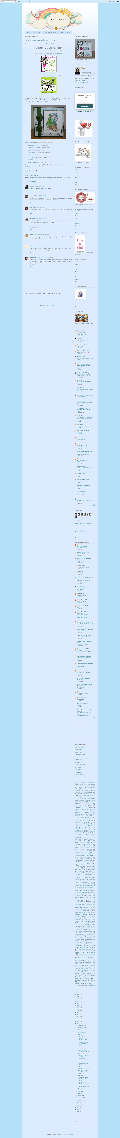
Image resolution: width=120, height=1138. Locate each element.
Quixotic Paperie (82, 931)
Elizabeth (77, 272)
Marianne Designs (89, 890)
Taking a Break (80, 699)
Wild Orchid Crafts (87, 983)
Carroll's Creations (82, 438)
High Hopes (83, 866)
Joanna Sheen (78, 759)
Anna (76, 261)
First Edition (88, 852)
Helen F (77, 170)
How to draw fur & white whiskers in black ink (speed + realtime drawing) (85, 419)
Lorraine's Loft (81, 332)
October (80, 1030)
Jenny (76, 172)
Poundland (89, 926)
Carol (76, 213)
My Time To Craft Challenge (84, 684)
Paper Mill (77, 907)
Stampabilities (89, 950)
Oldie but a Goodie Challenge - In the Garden (83, 1072)
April (79, 1093)
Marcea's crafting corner (83, 485)
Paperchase (83, 909)
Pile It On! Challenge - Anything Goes (83, 1042)
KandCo (79, 877)
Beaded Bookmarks (89, 795)
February (80, 1097)
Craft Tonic (80, 820)
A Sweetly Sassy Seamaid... (83, 426)
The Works (84, 971)
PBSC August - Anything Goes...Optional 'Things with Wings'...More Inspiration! (83, 616)
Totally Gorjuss (32, 162)
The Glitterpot (78, 772)
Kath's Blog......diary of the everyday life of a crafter (84, 364)
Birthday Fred (80, 705)
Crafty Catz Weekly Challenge (85, 663)
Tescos (85, 967)
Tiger (88, 973)
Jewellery (86, 872)
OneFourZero (91, 904)
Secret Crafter (78, 944)
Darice (92, 834)
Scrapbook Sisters (78, 942)
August (80, 1034)
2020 (78, 1008)
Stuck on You (80, 573)
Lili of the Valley (58, 177)
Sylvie (76, 185)
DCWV (87, 832)
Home (28, 32)
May (79, 1091)
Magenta (91, 887)
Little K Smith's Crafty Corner (85, 395)
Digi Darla (84, 837)
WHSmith (77, 978)
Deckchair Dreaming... (83, 1086)
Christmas (45, 177)
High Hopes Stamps (82, 703)
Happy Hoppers (89, 860)
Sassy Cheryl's (90, 940)
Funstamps (89, 857)
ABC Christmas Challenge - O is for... (84, 1039)
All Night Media (86, 785)
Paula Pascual (79, 912)
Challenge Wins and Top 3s (49, 32)
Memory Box (79, 895)
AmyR (91, 787)
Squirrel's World (81, 444)
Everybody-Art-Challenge (83, 606)
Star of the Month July (82, 595)
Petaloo (86, 919)
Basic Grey (89, 793)
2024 (78, 999)
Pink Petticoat (81, 924)
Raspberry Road (79, 934)
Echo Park (89, 847)
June (79, 1089)
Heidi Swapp (87, 862)
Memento (91, 894)
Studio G (87, 962)
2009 (78, 1109)
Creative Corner (32, 155)
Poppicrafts (78, 926)
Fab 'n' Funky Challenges (83, 671)
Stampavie (77, 952)
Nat (76, 180)
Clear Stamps (86, 811)
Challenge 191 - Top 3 (82, 631)
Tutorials (68, 32)
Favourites (77, 852)
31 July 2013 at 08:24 (38, 186)
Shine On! (80, 1045)
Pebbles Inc (89, 912)
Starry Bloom (80, 346)
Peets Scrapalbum (82, 344)
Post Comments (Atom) (52, 305)
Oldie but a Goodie (80, 904)
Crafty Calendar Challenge (84, 656)
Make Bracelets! (81, 401)
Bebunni (83, 797)
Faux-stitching (89, 850)
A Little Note (79, 433)
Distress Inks (90, 841)
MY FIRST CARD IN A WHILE (84, 487)
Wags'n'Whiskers (85, 978)
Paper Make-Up (88, 906)
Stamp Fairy (78, 950)
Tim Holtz (79, 338)
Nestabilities (80, 901)
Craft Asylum (92, 815)
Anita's (76, 789)
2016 (78, 1016)
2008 (78, 1111)
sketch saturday (81, 691)
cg (75, 267)
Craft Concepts (88, 817)
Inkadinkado (81, 871)
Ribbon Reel (89, 936)
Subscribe (85, 106)
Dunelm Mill (89, 844)
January (80, 1100)
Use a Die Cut (80, 561)
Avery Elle (83, 792)
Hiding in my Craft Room (34, 157)
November (81, 1027)
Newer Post (30, 300)
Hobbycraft (78, 868)
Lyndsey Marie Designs (83, 479)
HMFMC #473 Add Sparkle (83, 547)
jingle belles (80, 571)
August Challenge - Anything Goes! (85, 637)
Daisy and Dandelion (83, 834)
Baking (81, 793)
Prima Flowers (90, 928)
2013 (78, 1023)
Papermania (86, 910)
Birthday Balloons (81, 481)
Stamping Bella (91, 955)
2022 (78, 1003)
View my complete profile (81, 82)
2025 (78, 996)
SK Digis (77, 939)
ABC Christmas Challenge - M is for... (84, 1083)
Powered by (80, 111)
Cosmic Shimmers (80, 814)
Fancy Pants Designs (86, 849)
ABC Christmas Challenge (49, 44)
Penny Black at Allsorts (83, 600)
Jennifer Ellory (78, 872)
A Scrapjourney (81, 473)
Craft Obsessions (79, 747)
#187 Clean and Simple (82, 644)
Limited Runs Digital (83, 887)
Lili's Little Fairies (32, 160)
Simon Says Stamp (81, 947)
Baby (76, 793)
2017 (78, 1014)
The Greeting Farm (83, 968)
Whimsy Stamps (85, 981)
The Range (84, 970)
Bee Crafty (88, 797)
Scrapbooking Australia (88, 942)
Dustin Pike (78, 846)
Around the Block (86, 789)
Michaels (90, 895)
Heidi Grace (78, 862)
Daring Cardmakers (82, 697)
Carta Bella (87, 805)
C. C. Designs (91, 802)
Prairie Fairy (78, 927)
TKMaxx (79, 965)
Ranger (90, 932)
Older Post (68, 300)
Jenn (76, 274)
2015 (78, 1019)
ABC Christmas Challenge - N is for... (84, 1067)
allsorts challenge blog (83, 552)
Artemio (86, 790)
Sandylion (83, 939)
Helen (84, 68)
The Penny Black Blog (83, 373)
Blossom (80, 1048)
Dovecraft (78, 844)
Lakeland (77, 882)
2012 (78, 1102)
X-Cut (80, 986)
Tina (76, 282)
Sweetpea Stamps (85, 963)
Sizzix (93, 947)
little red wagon (81, 586)
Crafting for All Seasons (34, 147)
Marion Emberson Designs (84, 892)
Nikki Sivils (79, 902)
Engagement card (81, 439)
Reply (31, 190)
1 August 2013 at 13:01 (43, 234)
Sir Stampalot (78, 767)
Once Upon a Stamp (80, 764)
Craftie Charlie (78, 749)
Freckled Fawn (91, 855)
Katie (76, 277)
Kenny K (77, 879)
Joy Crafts (92, 872)
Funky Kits (77, 757)
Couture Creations (81, 815)
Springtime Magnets (81, 396)
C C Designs (80, 802)
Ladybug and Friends (87, 880)
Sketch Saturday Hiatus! (82, 693)
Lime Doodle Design (82, 408)
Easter (76, 847)
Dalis (76, 269)
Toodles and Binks (88, 975)
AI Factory (81, 784)
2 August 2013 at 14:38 (47, 257)
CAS (79, 804)
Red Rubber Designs (90, 934)
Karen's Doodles (89, 877)
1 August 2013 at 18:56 (43, 246)
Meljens (85, 894)
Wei (76, 226)
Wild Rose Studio (80, 985)
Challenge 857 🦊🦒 (82, 553)
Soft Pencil (81, 949)
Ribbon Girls (80, 936)
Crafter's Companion (82, 822)
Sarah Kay (92, 939)
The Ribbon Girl (79, 774)
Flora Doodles (83, 854)
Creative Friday (81, 565)
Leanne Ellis (78, 885)
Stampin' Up (81, 955)
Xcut (83, 986)
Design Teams (36, 32)
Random (83, 932)
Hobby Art (90, 866)
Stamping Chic (90, 957)
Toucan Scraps (89, 976)
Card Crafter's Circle (33, 145)
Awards (61, 32)
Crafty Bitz (81, 825)
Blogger (71, 1134)
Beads (76, 797)
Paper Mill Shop (86, 907)
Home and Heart (89, 868)
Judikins (78, 874)
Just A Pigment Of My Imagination (83, 431)
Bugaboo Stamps (58, 53)
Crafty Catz (31, 150)
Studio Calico (78, 962)
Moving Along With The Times (85, 629)
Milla (76, 177)
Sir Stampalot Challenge (83, 678)
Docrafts (81, 842)
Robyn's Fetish (78, 937)
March (80, 1095)
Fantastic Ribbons (79, 850)
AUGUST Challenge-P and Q (84, 651)
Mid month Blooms (81, 601)
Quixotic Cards (81, 356)
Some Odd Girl (89, 949)
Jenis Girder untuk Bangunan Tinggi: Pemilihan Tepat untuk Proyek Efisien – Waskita (84, 714)
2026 (78, 994)
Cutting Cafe (89, 829)
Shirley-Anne (33, 234)
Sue (76, 182)
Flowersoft (92, 854)
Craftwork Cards (89, 824)
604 (78, 607)
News (94, 901)
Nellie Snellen (87, 898)
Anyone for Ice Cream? (84, 1061)
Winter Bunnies (81, 1058)
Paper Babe (80, 424)
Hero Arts (90, 864)
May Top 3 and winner (82, 679)
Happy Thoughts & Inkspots (84, 451)
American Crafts (83, 787)
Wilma (76, 228)
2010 (78, 1107)
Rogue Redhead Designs (88, 937)
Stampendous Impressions (84, 499)
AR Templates (89, 784)
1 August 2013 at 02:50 (40, 218)
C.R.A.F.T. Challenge (82, 594)
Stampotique (77, 959)
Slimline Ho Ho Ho (81, 475)
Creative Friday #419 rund (83, 567)
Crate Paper (87, 827)
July (79, 1036)
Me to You (78, 894)
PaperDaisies (33, 246)
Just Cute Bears (86, 874)
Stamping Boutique (81, 957)
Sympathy (93, 963)
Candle (76, 805)
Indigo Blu (92, 869)
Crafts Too (78, 824)
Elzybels (77, 849)
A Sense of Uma (81, 466)
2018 (78, 1012)
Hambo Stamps (79, 860)
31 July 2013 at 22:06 (38, 207)
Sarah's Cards (80, 940)
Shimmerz (89, 945)
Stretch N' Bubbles (88, 960)
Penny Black (81, 914)
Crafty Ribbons (32, 152)
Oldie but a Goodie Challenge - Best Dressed (82, 1055)
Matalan (93, 892)
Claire (31, 186)
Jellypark (90, 871)
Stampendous (90, 952)
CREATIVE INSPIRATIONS (84, 635)
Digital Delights (79, 840)
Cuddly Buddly (78, 752)
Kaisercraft (92, 876)
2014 (78, 1021)
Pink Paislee (91, 923)
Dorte (76, 216)
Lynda (76, 221)
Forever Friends (81, 855)
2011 (78, 1105)
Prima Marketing (83, 929)
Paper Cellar (79, 906)
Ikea (86, 869)
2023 (78, 1001)
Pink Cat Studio (82, 923)
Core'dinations (87, 812)
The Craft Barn (78, 769)
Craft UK (51, 177)
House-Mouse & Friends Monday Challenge (83, 545)
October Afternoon (88, 902)
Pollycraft (89, 924)
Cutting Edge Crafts (80, 754)
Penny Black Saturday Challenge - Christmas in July (84, 1079)
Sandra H (32, 196)
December (81, 1025)
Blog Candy (87, 798)
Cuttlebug (79, 831)
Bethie (76, 264)
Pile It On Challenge (88, 921)
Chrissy (32, 218)
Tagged (86, 965)
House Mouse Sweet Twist (83, 334)
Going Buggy (80, 458)
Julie (76, 218)
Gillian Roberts (79, 858)
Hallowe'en (89, 858)
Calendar (90, 804)
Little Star (80, 1075)
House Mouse (78, 869)
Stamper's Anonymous (87, 954)
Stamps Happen (86, 959)
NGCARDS (79, 380)
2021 (78, 1005)
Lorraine (77, 175)
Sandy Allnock (81, 415)
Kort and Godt (85, 879)
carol (31, 207)
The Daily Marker (81, 491)
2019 (78, 1010)
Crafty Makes (80, 387)
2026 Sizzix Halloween (82, 340)
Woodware (91, 985)
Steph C (77, 279)
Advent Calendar (78, 785)
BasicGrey (78, 795)
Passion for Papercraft (83, 350)
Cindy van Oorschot (35, 257)
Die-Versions (87, 836)
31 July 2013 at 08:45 (40, 196)
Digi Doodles (90, 837)
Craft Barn (79, 817)
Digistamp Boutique (88, 839)
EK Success (87, 846)
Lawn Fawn (88, 884)
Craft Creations (78, 819)
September (81, 1032)
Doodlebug (89, 842)
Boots (82, 800)
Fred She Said (81, 857)
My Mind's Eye (66, 177)
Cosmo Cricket (91, 814)
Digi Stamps (78, 839)
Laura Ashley (85, 882)
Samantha (77, 223)
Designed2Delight (78, 836)
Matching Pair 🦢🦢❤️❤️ (83, 352)
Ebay (83, 847)
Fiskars (76, 854)
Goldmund (59, 1134)
